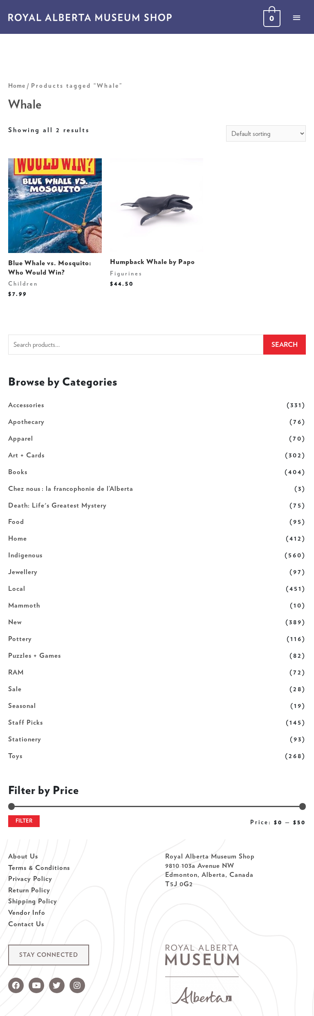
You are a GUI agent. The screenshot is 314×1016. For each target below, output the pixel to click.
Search (284, 344)
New (15, 622)
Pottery (20, 638)
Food (16, 521)
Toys (15, 756)
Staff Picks (25, 722)
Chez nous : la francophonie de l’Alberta (70, 488)
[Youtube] (36, 985)
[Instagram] (77, 985)
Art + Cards (26, 455)
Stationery (24, 739)
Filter (24, 821)
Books (17, 472)
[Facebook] (16, 985)
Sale (15, 689)
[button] (48, 955)
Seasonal (22, 705)
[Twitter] (57, 985)
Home (17, 538)
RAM (16, 672)
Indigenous (25, 555)
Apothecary (26, 421)
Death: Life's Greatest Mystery (57, 505)
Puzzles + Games (34, 655)
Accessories (26, 405)
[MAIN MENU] (296, 17)
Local (16, 588)
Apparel (20, 438)
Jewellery (23, 572)
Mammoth (24, 605)
